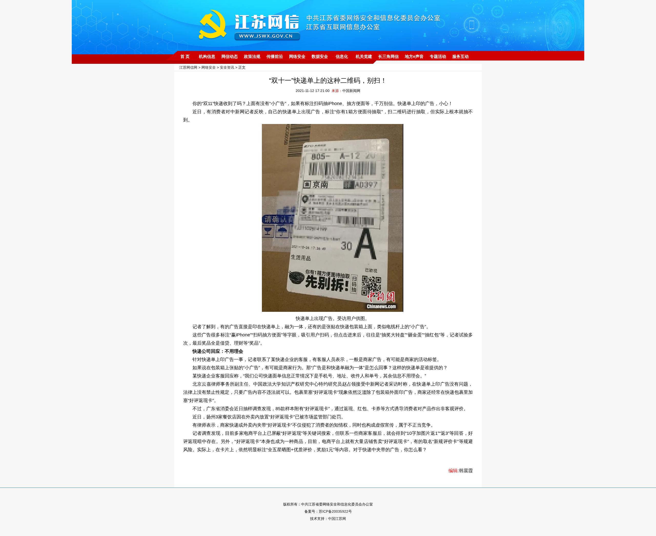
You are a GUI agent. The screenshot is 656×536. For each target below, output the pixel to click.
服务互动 (460, 56)
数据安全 (320, 56)
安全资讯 (227, 67)
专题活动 (438, 56)
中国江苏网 (337, 519)
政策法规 (252, 56)
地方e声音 (414, 56)
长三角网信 (388, 56)
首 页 (185, 56)
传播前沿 (274, 56)
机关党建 (364, 56)
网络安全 (297, 56)
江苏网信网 (188, 67)
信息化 (342, 56)
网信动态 (229, 56)
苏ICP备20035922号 (335, 511)
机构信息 (207, 56)
